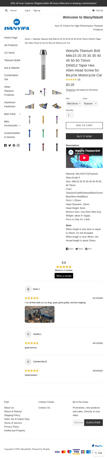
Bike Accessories (12, 123)
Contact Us (44, 407)
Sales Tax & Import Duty (17, 419)
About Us (9, 407)
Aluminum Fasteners (9, 104)
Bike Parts (12, 114)
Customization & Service (12, 135)
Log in (27, 10)
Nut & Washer (12, 67)
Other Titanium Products (9, 90)
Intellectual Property (14, 430)
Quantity (69, 110)
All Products (11, 45)
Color (85, 99)
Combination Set (11, 77)
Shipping (70, 90)
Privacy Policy (11, 426)
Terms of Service (13, 423)
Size (68, 99)
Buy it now (84, 136)
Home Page (10, 37)
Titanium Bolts (12, 60)
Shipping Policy (12, 415)
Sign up (36, 10)
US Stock (9, 52)
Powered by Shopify (41, 449)
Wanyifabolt (26, 449)
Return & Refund (12, 411)
